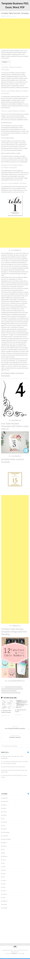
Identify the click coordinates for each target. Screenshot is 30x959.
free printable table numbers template (13, 686)
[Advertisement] (15, 34)
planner (4, 870)
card (4, 818)
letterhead (5, 856)
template (3, 16)
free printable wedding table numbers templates (12, 688)
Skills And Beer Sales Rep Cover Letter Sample (14, 766)
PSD (4, 877)
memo (4, 859)
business (5, 811)
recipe (4, 883)
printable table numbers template (9, 690)
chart (4, 825)
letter (4, 853)
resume (4, 890)
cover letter (5, 835)
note (4, 863)
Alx (23, 953)
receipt (4, 880)
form (4, 849)
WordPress (14, 953)
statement (5, 901)
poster (4, 873)
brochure (5, 805)
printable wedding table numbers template (11, 692)
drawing (4, 846)
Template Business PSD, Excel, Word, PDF (15, 5)
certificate (5, 822)
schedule (5, 894)
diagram (4, 842)
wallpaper (5, 908)
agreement (5, 798)
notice (4, 866)
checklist (5, 829)
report (4, 887)
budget (4, 808)
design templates (7, 839)
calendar (5, 815)
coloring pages (6, 832)
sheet (4, 897)
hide (8, 62)
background (5, 801)
